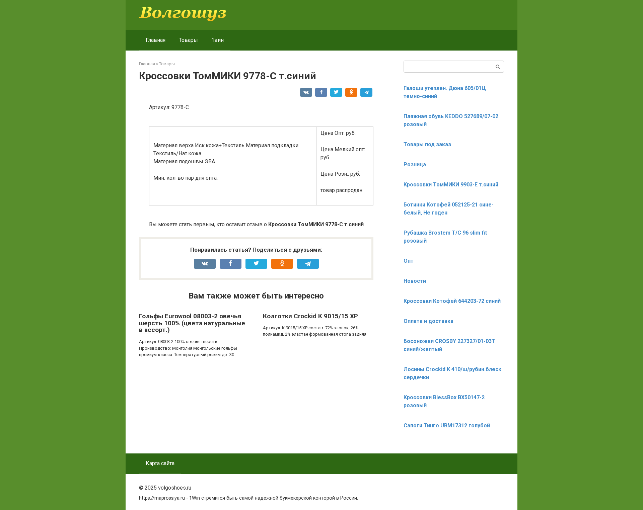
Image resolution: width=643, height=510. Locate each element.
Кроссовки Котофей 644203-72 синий (452, 301)
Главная (155, 40)
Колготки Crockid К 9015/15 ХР (310, 316)
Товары (188, 40)
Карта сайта (160, 463)
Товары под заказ (427, 144)
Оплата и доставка (428, 321)
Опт (409, 261)
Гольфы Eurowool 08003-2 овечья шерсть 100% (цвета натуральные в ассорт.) (192, 323)
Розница (415, 164)
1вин (217, 40)
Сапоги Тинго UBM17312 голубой (447, 425)
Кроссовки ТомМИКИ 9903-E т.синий (451, 184)
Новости (415, 281)
